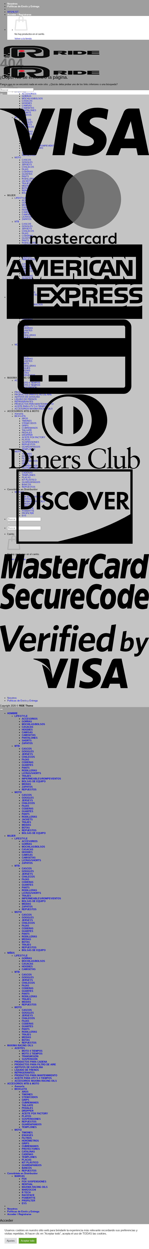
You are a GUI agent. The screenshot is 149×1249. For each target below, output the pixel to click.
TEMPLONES (29, 1127)
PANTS (26, 767)
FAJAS (25, 759)
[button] (19, 14)
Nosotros (12, 3)
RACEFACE (28, 1195)
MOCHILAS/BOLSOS (33, 724)
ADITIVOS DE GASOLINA (29, 1067)
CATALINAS (28, 1151)
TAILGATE (27, 1105)
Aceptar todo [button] (27, 1240)
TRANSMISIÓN (30, 1056)
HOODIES (27, 729)
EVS (24, 1203)
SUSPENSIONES (31, 1119)
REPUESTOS (29, 789)
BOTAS (26, 827)
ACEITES (20, 1048)
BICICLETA (21, 1089)
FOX (24, 1178)
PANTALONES (30, 737)
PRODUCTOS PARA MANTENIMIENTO (36, 1075)
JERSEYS (27, 754)
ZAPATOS (27, 743)
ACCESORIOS (29, 94)
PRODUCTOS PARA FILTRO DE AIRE (35, 1064)
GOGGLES (28, 751)
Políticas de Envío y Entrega (23, 6)
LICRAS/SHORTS (31, 773)
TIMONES (27, 1094)
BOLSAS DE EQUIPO (34, 781)
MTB (17, 746)
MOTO (18, 792)
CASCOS (27, 748)
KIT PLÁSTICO (30, 1162)
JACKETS (27, 819)
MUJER (11, 835)
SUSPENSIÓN (29, 1059)
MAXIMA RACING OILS (20, 1045)
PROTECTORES (31, 1149)
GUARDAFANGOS (32, 1124)
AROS (25, 1091)
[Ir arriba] (1, 709)
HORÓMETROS (30, 1140)
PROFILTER (28, 1200)
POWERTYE (28, 1198)
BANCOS (27, 1168)
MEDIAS (26, 784)
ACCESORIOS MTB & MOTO (23, 1083)
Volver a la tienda (23, 38)
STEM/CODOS (30, 1097)
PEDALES (27, 1108)
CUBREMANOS (30, 1102)
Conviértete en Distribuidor (22, 1173)
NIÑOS (11, 953)
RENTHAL (27, 1184)
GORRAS (27, 721)
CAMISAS (27, 732)
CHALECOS (28, 757)
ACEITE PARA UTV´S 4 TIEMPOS (33, 1078)
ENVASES (27, 1135)
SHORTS (27, 740)
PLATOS (26, 1116)
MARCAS (20, 1176)
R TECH (26, 1192)
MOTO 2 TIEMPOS (32, 1053)
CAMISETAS (29, 735)
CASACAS (27, 727)
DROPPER (27, 1110)
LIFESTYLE (21, 716)
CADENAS (27, 1154)
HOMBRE (12, 713)
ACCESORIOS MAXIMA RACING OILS (36, 1080)
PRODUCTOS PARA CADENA (31, 1061)
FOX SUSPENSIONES (34, 1181)
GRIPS (25, 1100)
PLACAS (26, 1159)
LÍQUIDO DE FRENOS (27, 1070)
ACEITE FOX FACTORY (35, 1113)
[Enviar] (1, 94)
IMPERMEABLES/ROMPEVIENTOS (41, 778)
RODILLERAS (29, 770)
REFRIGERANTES (25, 1072)
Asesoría (19, 1086)
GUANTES (27, 765)
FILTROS (27, 1138)
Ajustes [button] (11, 1240)
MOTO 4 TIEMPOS (32, 1051)
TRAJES (26, 776)
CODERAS (27, 762)
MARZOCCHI (29, 1189)
